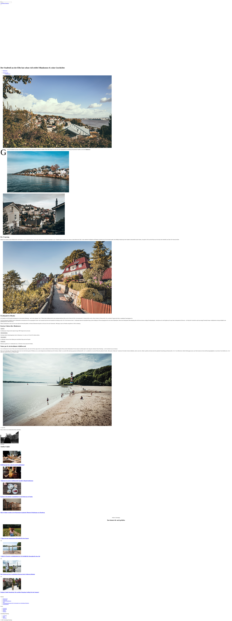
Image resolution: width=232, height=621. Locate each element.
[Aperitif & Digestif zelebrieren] (116, 473)
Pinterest (4, 611)
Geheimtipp (4, 3)
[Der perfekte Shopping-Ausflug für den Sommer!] (116, 584)
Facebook (5, 608)
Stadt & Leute (5, 72)
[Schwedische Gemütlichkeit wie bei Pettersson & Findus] (116, 489)
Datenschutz (5, 598)
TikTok (4, 610)
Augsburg (5, 615)
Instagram (5, 609)
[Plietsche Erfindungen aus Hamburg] (116, 504)
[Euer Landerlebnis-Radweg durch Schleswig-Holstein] (116, 566)
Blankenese (5, 70)
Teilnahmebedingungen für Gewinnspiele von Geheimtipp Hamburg (16, 603)
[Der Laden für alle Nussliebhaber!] (116, 457)
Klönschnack (7, 73)
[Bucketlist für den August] (116, 530)
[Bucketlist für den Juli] (116, 548)
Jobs (4, 602)
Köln (4, 616)
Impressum (5, 599)
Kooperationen (6, 604)
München (5, 617)
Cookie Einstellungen (7, 601)
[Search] (0, 1)
